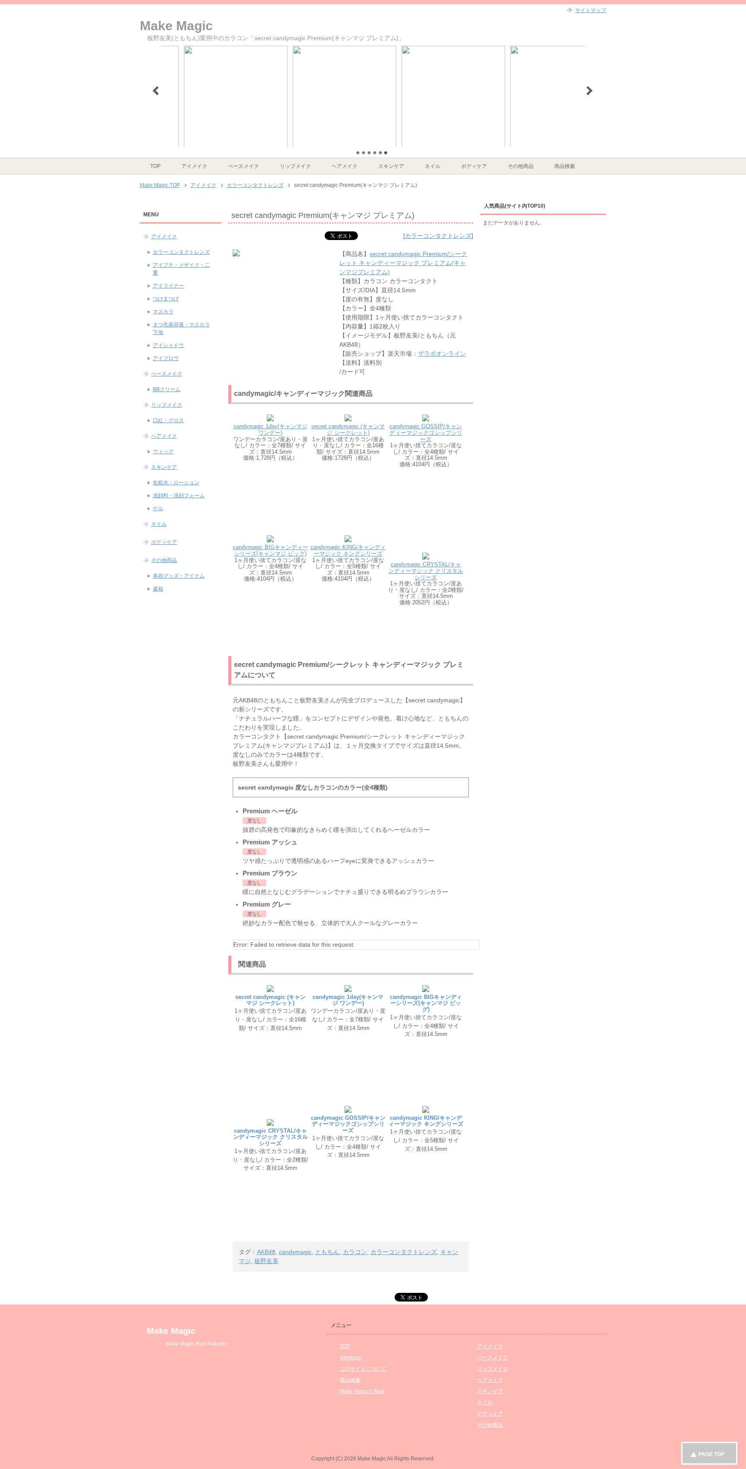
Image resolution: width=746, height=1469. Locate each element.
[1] (358, 153)
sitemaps (350, 1358)
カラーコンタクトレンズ (438, 235)
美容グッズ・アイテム (179, 576)
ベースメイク (243, 166)
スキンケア (391, 166)
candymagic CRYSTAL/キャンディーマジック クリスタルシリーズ (426, 570)
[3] (369, 153)
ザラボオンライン (442, 353)
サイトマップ (590, 10)
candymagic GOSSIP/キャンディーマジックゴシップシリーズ (425, 432)
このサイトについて (363, 1369)
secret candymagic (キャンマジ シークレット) (348, 429)
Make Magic (176, 26)
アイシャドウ (168, 345)
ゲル (158, 508)
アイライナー (168, 286)
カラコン (355, 1251)
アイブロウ (166, 358)
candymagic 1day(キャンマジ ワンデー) (270, 429)
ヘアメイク (344, 166)
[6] (386, 153)
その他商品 (521, 166)
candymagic (295, 1251)
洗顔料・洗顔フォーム (179, 496)
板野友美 (266, 1260)
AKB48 (266, 1251)
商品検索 (564, 166)
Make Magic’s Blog (362, 1391)
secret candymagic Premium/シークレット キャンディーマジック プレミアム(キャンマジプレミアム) (403, 262)
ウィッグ (163, 452)
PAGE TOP (711, 1454)
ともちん (327, 1251)
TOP (155, 166)
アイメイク (194, 166)
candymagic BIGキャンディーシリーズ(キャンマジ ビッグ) (270, 550)
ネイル (432, 166)
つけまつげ (166, 299)
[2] (363, 153)
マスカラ (163, 312)
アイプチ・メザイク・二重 (181, 269)
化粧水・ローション (176, 483)
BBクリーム (166, 389)
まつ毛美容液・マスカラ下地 (181, 328)
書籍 (158, 589)
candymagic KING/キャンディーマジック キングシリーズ (348, 550)
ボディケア (474, 166)
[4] (374, 153)
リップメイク (295, 166)
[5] (380, 153)
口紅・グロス (168, 420)
